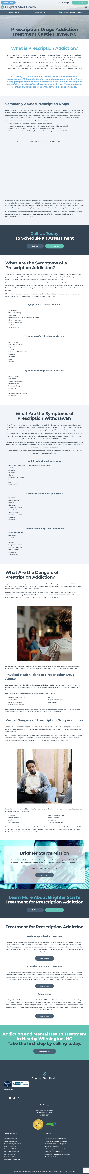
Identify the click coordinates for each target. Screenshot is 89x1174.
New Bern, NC (41, 12)
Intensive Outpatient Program (55, 1144)
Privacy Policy (59, 1171)
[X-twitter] (18, 1098)
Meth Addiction (9, 1154)
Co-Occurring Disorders (12, 1144)
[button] (86, 7)
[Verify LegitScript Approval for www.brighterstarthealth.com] (7, 1087)
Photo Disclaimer (70, 1171)
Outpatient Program (51, 1146)
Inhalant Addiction (11, 1149)
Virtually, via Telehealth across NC (72, 12)
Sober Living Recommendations (55, 1149)
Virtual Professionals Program (55, 1138)
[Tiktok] (14, 1098)
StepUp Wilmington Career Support (57, 1154)
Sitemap (51, 1171)
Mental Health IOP (51, 1157)
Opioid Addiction (10, 1157)
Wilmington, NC (14, 12)
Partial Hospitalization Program (55, 1141)
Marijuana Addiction (11, 1151)
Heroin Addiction (10, 1146)
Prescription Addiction (12, 1159)
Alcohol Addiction (10, 1138)
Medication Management (53, 1151)
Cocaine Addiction (10, 1141)
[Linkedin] (10, 1098)
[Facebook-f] (6, 1098)
